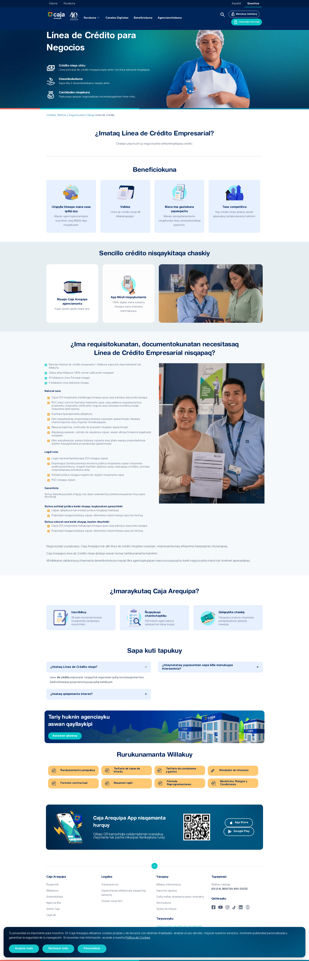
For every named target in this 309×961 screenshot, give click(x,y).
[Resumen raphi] (107, 783)
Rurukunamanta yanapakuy (77, 770)
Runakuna (69, 4)
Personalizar (92, 948)
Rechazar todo (58, 948)
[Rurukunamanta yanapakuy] (54, 771)
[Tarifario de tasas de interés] (107, 770)
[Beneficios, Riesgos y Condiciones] (213, 783)
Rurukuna (90, 18)
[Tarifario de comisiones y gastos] (159, 770)
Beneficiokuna (143, 18)
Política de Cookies (138, 938)
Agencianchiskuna (170, 18)
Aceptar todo (24, 948)
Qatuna (53, 4)
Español (236, 4)
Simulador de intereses (234, 770)
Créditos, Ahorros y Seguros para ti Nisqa (70, 115)
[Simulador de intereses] (212, 771)
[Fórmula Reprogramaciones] (160, 783)
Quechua (253, 4)
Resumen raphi (123, 783)
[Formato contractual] (54, 783)
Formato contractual (73, 783)
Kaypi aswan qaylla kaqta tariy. (72, 309)
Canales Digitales (117, 18)
